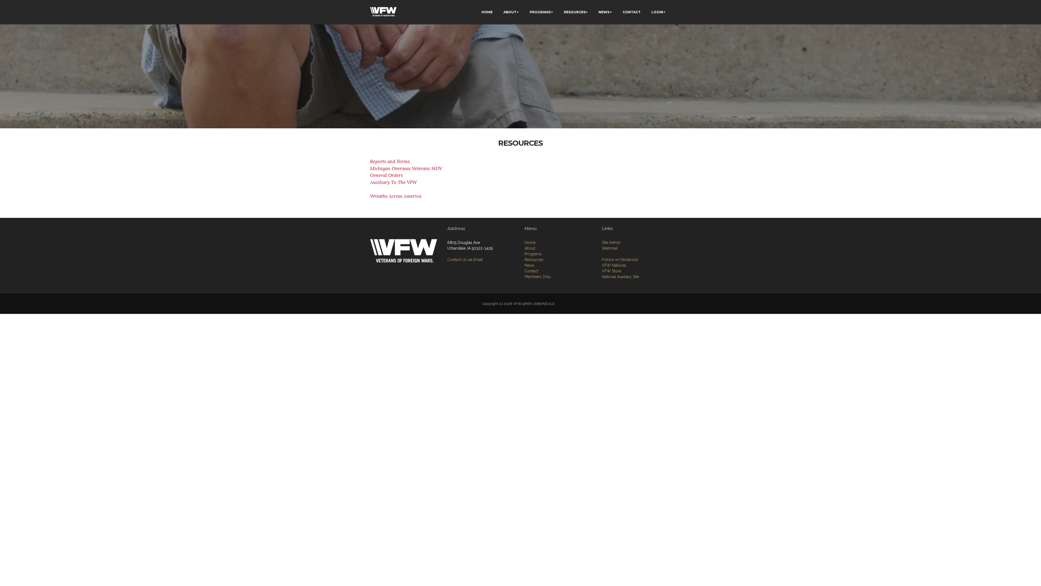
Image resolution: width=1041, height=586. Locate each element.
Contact (531, 271)
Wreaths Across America (395, 196)
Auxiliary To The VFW (393, 182)
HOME (487, 12)
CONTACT (632, 12)
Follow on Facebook (620, 259)
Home (530, 242)
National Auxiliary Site (620, 277)
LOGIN (657, 12)
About (530, 248)
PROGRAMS (540, 12)
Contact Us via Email (465, 259)
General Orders (386, 175)
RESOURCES (575, 12)
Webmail (610, 248)
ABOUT (509, 12)
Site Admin (611, 242)
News (529, 265)
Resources (534, 259)
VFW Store (611, 271)
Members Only (538, 277)
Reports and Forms (390, 161)
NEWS (604, 12)
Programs (533, 254)
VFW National (614, 265)
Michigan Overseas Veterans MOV (406, 168)
